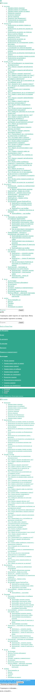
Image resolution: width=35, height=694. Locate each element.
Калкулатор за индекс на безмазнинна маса (16, 40)
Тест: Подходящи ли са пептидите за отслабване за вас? (21, 81)
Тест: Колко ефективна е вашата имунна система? (19, 128)
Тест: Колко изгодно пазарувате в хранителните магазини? (20, 109)
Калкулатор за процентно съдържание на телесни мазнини (20, 46)
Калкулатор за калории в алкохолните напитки (17, 59)
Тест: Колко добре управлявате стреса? (20, 492)
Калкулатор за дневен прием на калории (21, 421)
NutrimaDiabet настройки (20, 248)
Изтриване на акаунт (15, 307)
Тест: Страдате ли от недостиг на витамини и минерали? (20, 78)
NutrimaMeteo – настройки (21, 213)
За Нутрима (12, 281)
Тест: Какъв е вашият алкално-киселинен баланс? (19, 131)
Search (21, 310)
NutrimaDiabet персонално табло (22, 615)
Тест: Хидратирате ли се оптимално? (21, 92)
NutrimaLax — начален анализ (22, 253)
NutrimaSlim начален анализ (22, 220)
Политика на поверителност (9, 684)
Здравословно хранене (16, 8)
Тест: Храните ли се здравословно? (21, 84)
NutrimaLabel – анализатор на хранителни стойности (18, 195)
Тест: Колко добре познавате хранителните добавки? (18, 141)
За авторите (12, 284)
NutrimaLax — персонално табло (22, 630)
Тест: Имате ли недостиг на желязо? (21, 182)
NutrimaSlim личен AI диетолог (23, 224)
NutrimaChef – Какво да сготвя (19, 191)
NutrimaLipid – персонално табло (22, 644)
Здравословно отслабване (17, 9)
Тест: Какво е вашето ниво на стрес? (21, 75)
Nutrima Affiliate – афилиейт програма (21, 293)
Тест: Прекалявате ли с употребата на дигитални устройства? (20, 135)
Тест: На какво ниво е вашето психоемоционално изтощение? (19, 138)
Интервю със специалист (12, 374)
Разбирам (20, 682)
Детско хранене (13, 16)
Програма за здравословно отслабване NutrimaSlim (18, 217)
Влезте (10, 301)
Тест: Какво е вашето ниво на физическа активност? (18, 117)
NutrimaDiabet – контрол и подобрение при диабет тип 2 (18, 233)
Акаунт (10, 305)
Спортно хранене (14, 15)
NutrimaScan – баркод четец (18, 198)
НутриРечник (12, 199)
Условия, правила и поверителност (20, 288)
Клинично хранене (14, 13)
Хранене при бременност (17, 18)
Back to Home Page (6, 326)
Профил (11, 303)
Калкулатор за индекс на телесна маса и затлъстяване (20, 33)
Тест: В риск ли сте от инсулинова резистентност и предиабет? (20, 173)
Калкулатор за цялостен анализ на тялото (21, 423)
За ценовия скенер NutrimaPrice (19, 201)
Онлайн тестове (8, 61)
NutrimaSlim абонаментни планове (23, 604)
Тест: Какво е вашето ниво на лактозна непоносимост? (18, 102)
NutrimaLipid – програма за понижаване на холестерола (18, 268)
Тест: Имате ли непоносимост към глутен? (21, 532)
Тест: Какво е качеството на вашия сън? (20, 484)
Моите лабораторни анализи (22, 189)
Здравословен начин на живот (19, 11)
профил (6, 298)
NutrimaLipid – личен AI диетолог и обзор (20, 276)
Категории (7, 6)
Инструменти (7, 184)
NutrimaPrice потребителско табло (22, 585)
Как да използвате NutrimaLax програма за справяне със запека (22, 263)
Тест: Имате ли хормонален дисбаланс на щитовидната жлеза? (20, 121)
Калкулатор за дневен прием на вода (21, 56)
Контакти (11, 286)
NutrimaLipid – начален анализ (23, 270)
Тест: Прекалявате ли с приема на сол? (20, 537)
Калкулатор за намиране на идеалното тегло (18, 36)
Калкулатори (7, 23)
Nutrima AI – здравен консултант (19, 193)
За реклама (12, 289)
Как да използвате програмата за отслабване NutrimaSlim (23, 230)
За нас (5, 279)
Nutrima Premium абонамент (18, 282)
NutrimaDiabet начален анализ (23, 236)
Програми (6, 215)
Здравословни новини (16, 22)
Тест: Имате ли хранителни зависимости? (17, 124)
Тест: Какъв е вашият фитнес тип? (20, 115)
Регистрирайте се (14, 300)
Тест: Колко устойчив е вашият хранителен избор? (19, 145)
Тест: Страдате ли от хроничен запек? (20, 480)
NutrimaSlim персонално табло (23, 222)
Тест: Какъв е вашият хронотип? (19, 73)
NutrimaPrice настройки (20, 208)
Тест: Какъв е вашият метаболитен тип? (20, 459)
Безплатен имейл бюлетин (17, 291)
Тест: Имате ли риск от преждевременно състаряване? (19, 169)
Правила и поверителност (8, 352)
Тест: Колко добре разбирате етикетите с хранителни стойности (20, 162)
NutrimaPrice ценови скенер (22, 203)
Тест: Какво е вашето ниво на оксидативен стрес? (18, 152)
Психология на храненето (17, 20)
